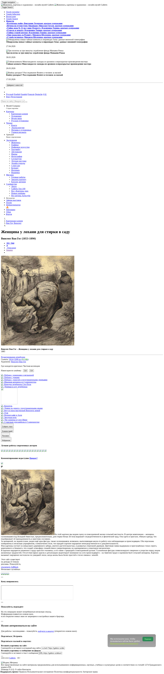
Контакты (26, 669)
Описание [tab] (11, 248)
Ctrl (25, 371)
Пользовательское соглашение (40, 672)
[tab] (10, 243)
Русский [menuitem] (9, 94)
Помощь (5, 669)
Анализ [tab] (9, 250)
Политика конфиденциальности (68, 672)
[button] (12, 12)
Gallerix (12, 658)
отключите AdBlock (9, 567)
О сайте (18, 669)
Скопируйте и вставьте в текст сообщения (19, 653)
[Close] (2, 577)
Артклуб (13, 135)
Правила (23, 672)
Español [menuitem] (24, 94)
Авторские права (90, 672)
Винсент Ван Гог (18, 362)
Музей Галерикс (13, 107)
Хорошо (148, 639)
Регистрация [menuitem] (16, 97)
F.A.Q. (12, 669)
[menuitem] (45, 94)
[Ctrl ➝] (6, 406)
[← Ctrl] (14, 387)
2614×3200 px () (19, 359)
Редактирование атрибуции (13, 357)
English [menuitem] (17, 94)
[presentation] (84, 252)
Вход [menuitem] (8, 97)
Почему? (33, 458)
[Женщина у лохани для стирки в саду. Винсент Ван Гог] (37, 345)
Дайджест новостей (14, 85)
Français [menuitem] (31, 94)
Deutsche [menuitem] (39, 94)
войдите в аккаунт (46, 631)
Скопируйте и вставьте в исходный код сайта (21, 648)
